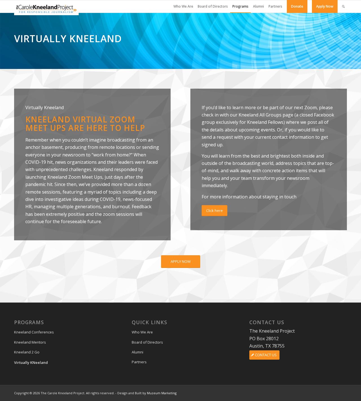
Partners (139, 361)
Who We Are (142, 332)
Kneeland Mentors (30, 342)
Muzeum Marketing (162, 393)
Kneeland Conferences (34, 332)
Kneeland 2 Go (26, 352)
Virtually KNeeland (31, 362)
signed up (212, 145)
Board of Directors (147, 342)
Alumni (137, 352)
